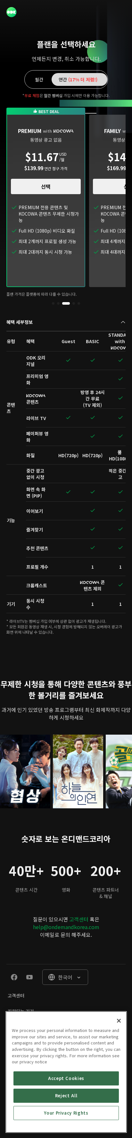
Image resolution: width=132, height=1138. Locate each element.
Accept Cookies (66, 1078)
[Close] (119, 1021)
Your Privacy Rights (66, 1113)
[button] (53, 303)
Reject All (66, 1096)
